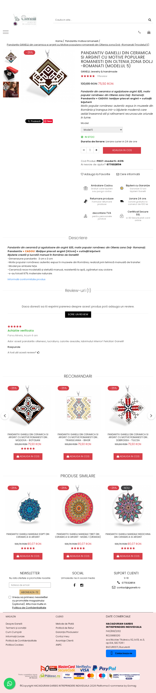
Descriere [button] (78, 238)
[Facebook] (74, 585)
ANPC (59, 644)
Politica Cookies (15, 644)
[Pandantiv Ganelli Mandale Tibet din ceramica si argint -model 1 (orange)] (78, 508)
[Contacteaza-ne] (139, 32)
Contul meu (62, 636)
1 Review (102, 76)
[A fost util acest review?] (38, 352)
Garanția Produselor (67, 632)
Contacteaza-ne (123, 653)
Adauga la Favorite (97, 174)
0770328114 (128, 583)
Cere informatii (129, 174)
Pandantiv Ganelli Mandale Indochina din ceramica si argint (128, 536)
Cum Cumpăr (14, 632)
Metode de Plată (65, 623)
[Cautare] (149, 20)
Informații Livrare (15, 636)
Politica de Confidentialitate (29, 607)
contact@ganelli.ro (128, 587)
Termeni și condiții (16, 628)
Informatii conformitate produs (26, 279)
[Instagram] (81, 585)
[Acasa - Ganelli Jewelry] (25, 20)
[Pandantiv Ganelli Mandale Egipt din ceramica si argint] (28, 508)
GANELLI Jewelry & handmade (99, 71)
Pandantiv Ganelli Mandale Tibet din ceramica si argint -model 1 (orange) (78, 536)
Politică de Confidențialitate (21, 640)
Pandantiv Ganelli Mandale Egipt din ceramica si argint (27, 536)
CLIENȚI (59, 616)
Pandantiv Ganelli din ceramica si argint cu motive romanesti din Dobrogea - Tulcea (128, 437)
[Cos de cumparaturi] (149, 32)
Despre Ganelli (14, 623)
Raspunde (14, 347)
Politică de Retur (65, 628)
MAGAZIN (11, 616)
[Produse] (6, 33)
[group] (48, 76)
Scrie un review (78, 314)
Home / (60, 41)
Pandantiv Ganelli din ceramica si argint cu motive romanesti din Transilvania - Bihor (78, 437)
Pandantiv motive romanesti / (83, 41)
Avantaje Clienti (64, 640)
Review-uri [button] (78, 290)
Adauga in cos (122, 150)
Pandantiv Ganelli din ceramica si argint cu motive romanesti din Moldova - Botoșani (28, 437)
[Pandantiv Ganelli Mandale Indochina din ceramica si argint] (128, 508)
